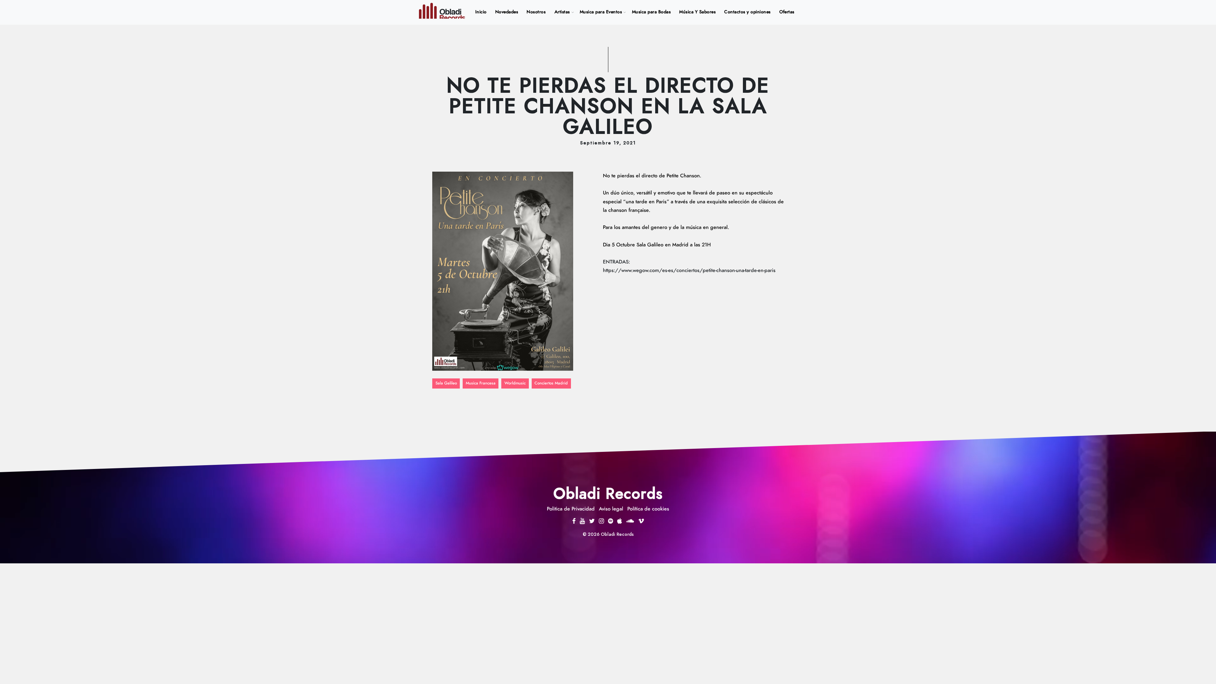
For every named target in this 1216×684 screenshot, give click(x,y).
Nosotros (536, 12)
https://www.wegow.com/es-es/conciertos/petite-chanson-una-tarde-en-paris (689, 270)
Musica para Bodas (651, 12)
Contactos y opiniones (747, 12)
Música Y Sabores (697, 12)
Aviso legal (611, 508)
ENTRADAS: (616, 261)
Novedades (506, 12)
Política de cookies (648, 508)
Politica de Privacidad (571, 508)
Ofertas (787, 12)
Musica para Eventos (601, 12)
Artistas (562, 12)
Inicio (482, 12)
